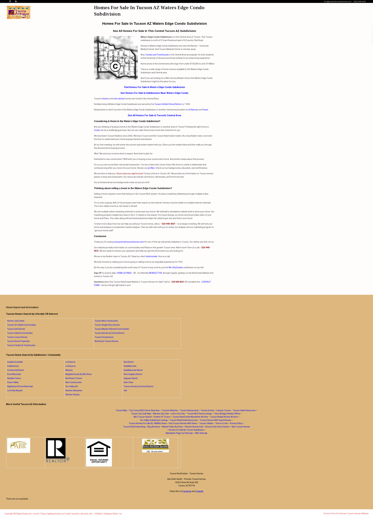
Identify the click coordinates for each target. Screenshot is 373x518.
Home (172, 12)
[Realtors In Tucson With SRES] (155, 445)
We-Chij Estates (176, 267)
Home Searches (201, 12)
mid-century (119, 98)
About (183, 12)
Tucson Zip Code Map (141, 413)
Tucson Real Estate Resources (184, 420)
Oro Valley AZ (71, 386)
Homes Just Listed (15, 321)
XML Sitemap (201, 433)
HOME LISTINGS (124, 273)
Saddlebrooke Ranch (133, 370)
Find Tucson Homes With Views (183, 423)
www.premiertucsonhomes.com (129, 242)
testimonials (151, 256)
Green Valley (13, 382)
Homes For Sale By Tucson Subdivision (186, 430)
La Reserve (70, 366)
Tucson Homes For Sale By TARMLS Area (148, 423)
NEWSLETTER (155, 273)
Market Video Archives (172, 427)
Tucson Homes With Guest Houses (215, 420)
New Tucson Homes (241, 427)
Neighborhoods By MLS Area (78, 374)
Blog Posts (222, 12)
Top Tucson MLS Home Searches (144, 410)
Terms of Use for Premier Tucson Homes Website (346, 513)
